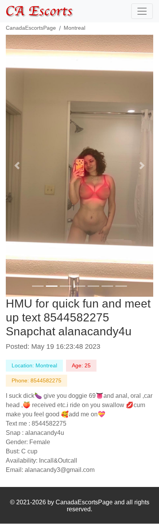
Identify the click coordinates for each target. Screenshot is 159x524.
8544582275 (45, 380)
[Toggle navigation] (142, 11)
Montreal (74, 28)
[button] (17, 166)
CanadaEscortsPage (31, 28)
